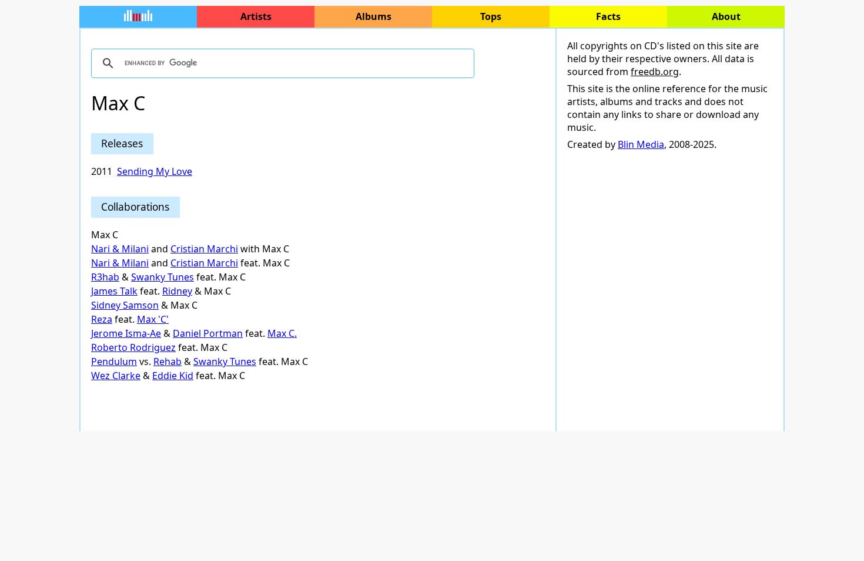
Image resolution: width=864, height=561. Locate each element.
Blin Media (641, 144)
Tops (490, 16)
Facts (608, 16)
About (726, 16)
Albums (373, 16)
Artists (256, 16)
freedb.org (655, 71)
